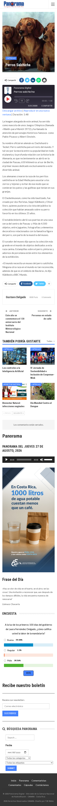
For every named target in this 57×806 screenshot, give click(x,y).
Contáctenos (42, 785)
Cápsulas (11, 58)
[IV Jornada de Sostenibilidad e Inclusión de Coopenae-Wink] (42, 356)
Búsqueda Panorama (21, 729)
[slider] (48, 459)
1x (22, 101)
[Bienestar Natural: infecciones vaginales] (14, 391)
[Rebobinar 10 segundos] (16, 101)
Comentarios (14, 785)
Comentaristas (39, 780)
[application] (28, 459)
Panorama (24, 780)
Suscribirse (10, 713)
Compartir (46, 105)
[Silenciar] (41, 459)
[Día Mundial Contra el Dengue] (42, 391)
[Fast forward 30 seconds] (28, 101)
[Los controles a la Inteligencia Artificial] (14, 356)
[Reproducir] (6, 459)
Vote (28, 673)
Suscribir (33, 105)
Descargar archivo (12, 110)
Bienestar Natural (12, 384)
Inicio (13, 780)
